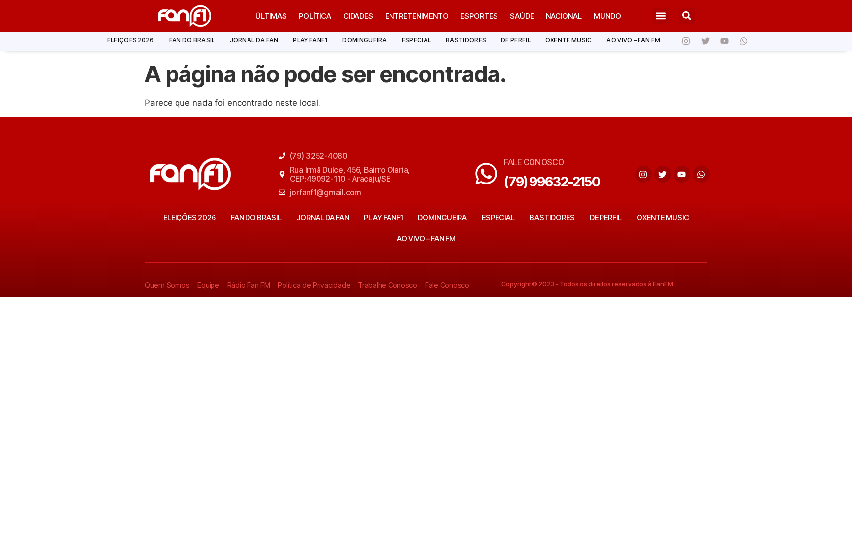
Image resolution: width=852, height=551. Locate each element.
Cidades (358, 16)
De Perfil (516, 40)
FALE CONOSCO (534, 162)
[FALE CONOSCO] (486, 173)
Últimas (271, 16)
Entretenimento (417, 16)
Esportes (479, 16)
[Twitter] (705, 41)
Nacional (564, 16)
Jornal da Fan (254, 40)
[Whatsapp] (743, 41)
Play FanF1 (310, 40)
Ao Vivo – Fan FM (633, 40)
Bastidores (466, 40)
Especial (416, 40)
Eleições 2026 (130, 40)
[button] (661, 16)
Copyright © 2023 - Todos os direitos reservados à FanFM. (587, 284)
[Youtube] (724, 41)
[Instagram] (685, 41)
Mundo (607, 16)
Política (315, 16)
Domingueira (364, 40)
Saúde (522, 16)
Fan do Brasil (192, 40)
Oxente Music (568, 40)
